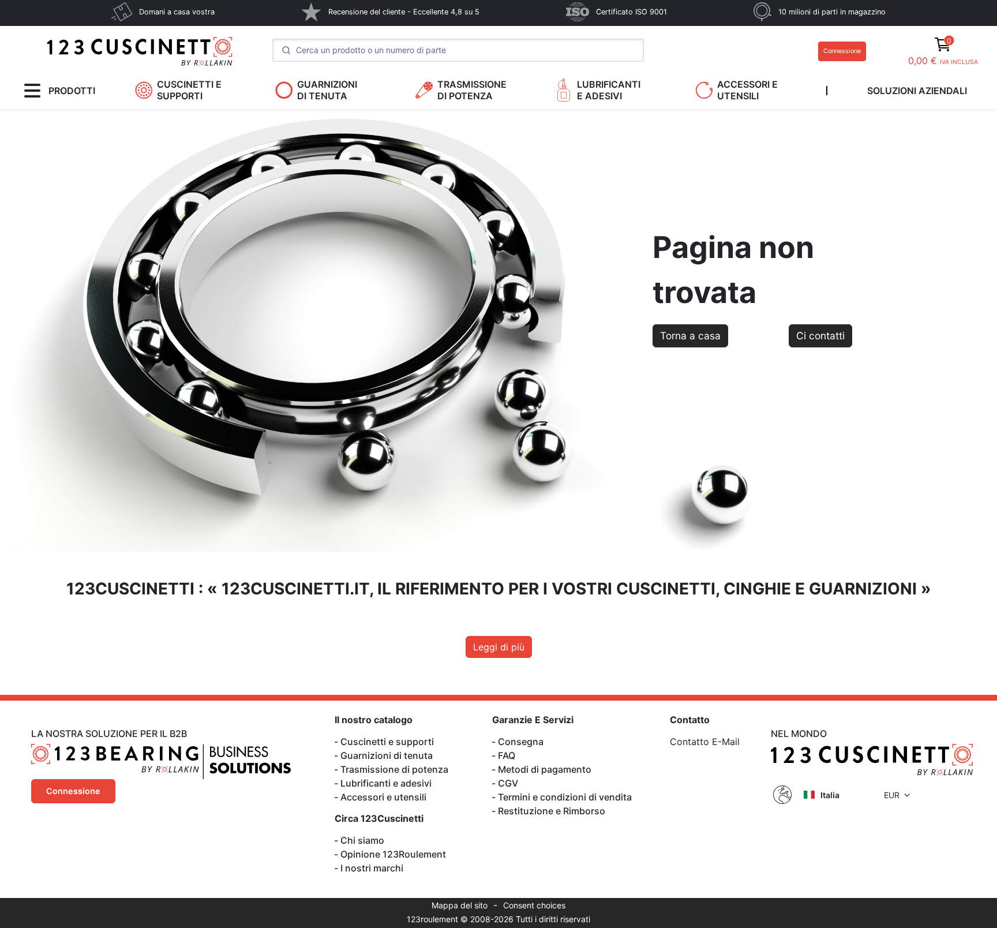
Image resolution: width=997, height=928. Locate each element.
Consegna (521, 741)
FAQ (506, 755)
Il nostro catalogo (374, 719)
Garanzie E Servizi (533, 719)
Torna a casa (690, 336)
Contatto (690, 719)
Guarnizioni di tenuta (386, 755)
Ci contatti (820, 336)
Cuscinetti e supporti (387, 741)
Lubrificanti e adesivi (386, 783)
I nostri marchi (371, 868)
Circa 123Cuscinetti (379, 818)
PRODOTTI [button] (71, 90)
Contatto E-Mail (705, 741)
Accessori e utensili (383, 797)
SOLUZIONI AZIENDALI (917, 90)
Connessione (842, 51)
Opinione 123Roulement (393, 854)
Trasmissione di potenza (394, 769)
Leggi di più (498, 647)
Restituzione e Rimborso (551, 811)
